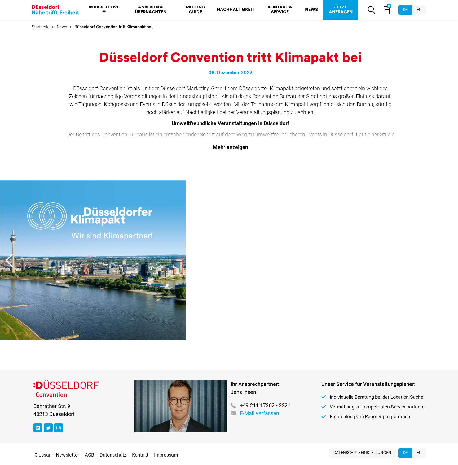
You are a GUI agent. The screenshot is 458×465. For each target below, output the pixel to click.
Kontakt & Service (280, 9)
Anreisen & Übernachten (150, 9)
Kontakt (140, 455)
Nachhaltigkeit (235, 10)
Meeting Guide (195, 9)
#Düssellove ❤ (104, 9)
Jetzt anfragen (341, 9)
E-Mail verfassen (259, 413)
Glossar (42, 455)
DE (405, 10)
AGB (89, 455)
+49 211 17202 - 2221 (265, 405)
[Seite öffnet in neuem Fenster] (37, 427)
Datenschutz (113, 455)
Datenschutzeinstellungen (362, 453)
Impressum (166, 455)
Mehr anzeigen (230, 147)
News (311, 10)
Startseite (40, 26)
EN (419, 10)
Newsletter (67, 455)
